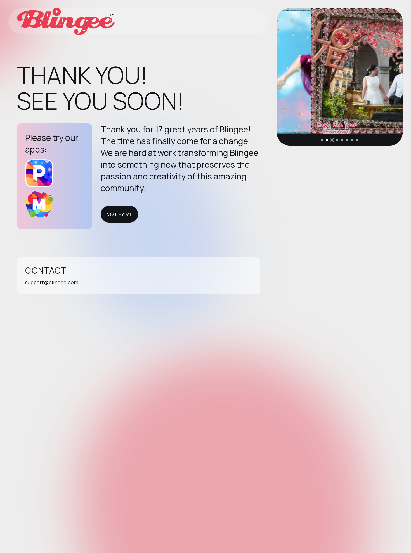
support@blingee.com (51, 282)
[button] (322, 140)
